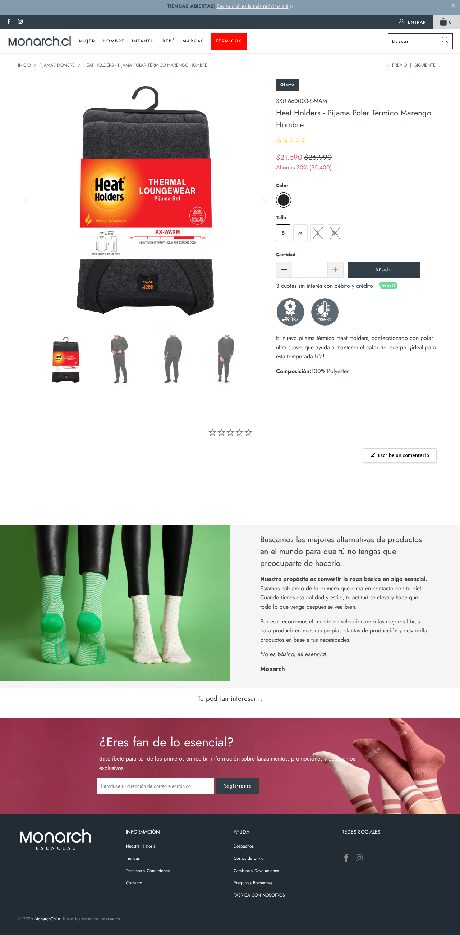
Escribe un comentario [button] (403, 455)
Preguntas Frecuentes (253, 883)
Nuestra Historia (141, 846)
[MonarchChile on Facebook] (8, 22)
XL (335, 233)
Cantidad (285, 254)
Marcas (193, 41)
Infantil (143, 41)
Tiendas (133, 858)
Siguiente (425, 65)
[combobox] (420, 41)
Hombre (113, 41)
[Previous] (27, 200)
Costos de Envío (249, 858)
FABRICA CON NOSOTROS (259, 895)
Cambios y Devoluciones (256, 870)
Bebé (168, 41)
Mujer (87, 41)
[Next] (263, 200)
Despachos (244, 846)
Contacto (134, 883)
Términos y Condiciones (148, 870)
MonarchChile (47, 919)
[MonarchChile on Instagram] (20, 22)
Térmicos (229, 41)
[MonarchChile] (39, 41)
